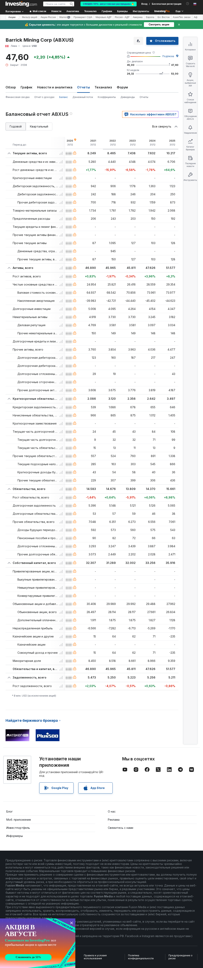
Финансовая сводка (18, 97)
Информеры (14, 836)
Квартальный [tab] (39, 126)
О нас (112, 811)
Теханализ (103, 87)
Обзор (11, 87)
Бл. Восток (163, 17)
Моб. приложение (18, 819)
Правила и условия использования (95, 957)
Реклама (114, 819)
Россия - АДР (122, 17)
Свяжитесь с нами (120, 827)
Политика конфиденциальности (141, 957)
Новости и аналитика (54, 87)
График (26, 87)
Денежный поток (83, 97)
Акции (11, 17)
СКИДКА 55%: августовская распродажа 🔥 (108, 4)
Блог (9, 811)
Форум (122, 87)
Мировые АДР (103, 17)
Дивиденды (128, 97)
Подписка (168, 56)
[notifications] (187, 4)
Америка (138, 17)
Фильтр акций (29, 17)
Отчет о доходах (44, 97)
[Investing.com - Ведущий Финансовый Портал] (21, 4)
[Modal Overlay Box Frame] (37, 943)
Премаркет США (83, 17)
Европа (150, 17)
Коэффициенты (107, 97)
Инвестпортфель (18, 827)
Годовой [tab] (16, 126)
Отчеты (144, 97)
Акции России (48, 17)
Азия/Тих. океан (182, 17)
